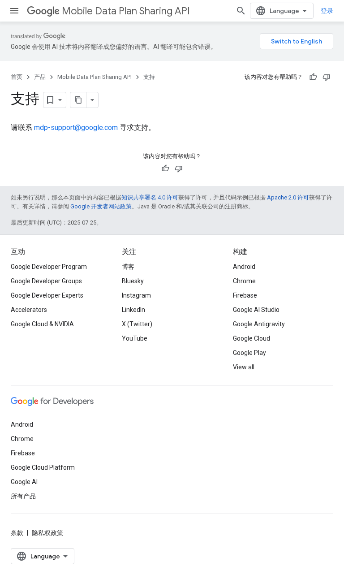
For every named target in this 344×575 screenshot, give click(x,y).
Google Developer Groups (46, 281)
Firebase (245, 295)
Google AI (24, 481)
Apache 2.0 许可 (288, 197)
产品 (40, 76)
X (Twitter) (137, 324)
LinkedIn (133, 309)
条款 (17, 532)
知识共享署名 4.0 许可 (149, 197)
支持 (149, 76)
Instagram (136, 295)
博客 (128, 266)
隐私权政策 (47, 532)
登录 (327, 10)
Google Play (249, 352)
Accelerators (29, 309)
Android (244, 266)
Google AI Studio (256, 309)
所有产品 (23, 496)
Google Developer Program (49, 266)
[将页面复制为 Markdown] (78, 100)
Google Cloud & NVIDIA (42, 324)
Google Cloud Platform (43, 467)
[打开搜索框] (241, 10)
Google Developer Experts (47, 295)
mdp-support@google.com (76, 127)
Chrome (244, 281)
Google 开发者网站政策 (101, 206)
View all (243, 367)
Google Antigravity (259, 324)
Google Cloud (251, 338)
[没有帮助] (326, 77)
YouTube (134, 338)
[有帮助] (313, 77)
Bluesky (133, 281)
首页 (16, 76)
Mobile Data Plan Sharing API (126, 11)
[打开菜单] (14, 11)
